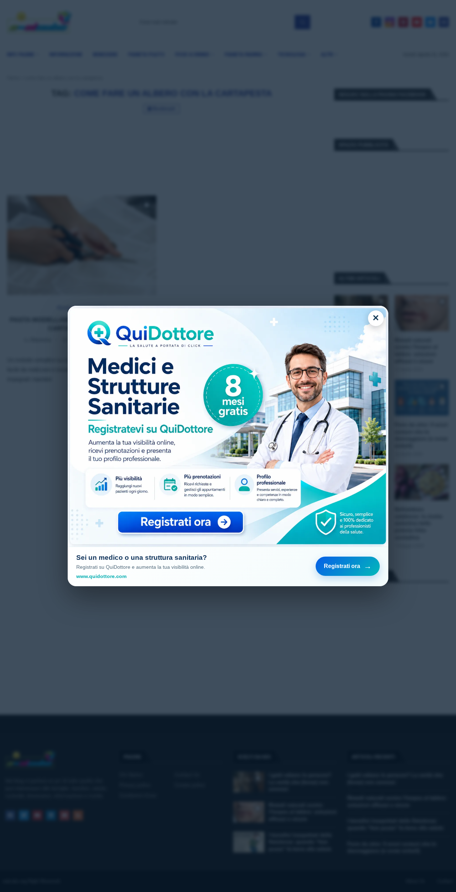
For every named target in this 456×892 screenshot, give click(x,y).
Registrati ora (348, 566)
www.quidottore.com (101, 576)
